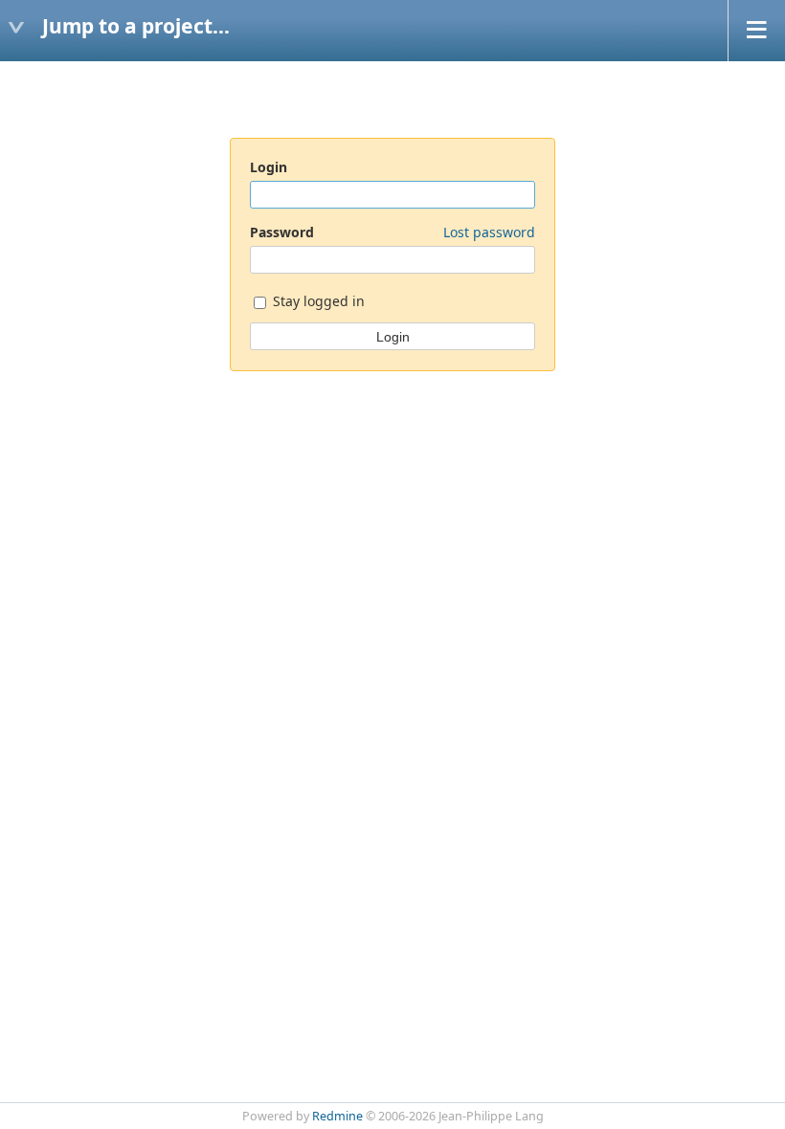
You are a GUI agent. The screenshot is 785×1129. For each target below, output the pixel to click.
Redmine (337, 1116)
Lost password (489, 232)
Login (268, 167)
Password (392, 232)
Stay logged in (317, 301)
